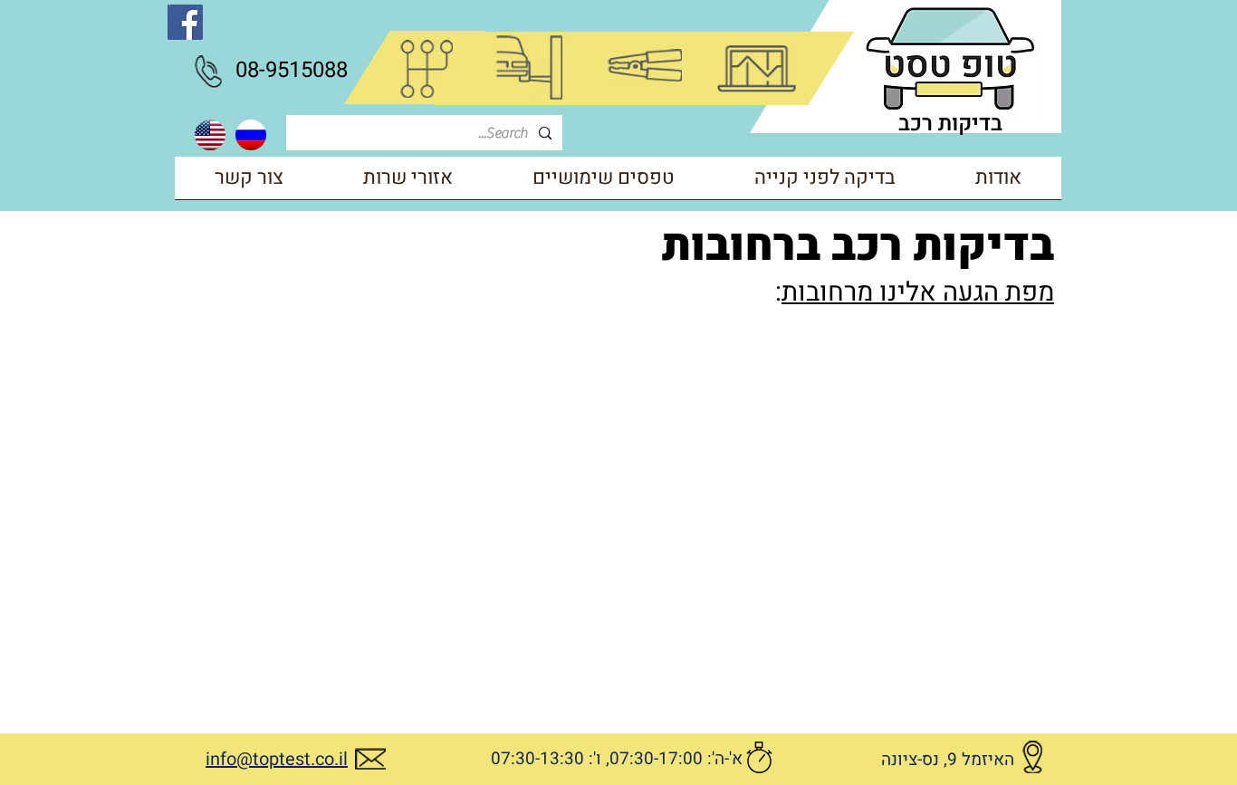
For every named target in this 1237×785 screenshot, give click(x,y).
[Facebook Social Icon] (185, 22)
